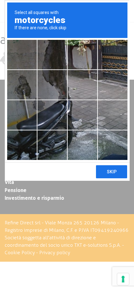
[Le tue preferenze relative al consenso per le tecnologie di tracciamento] (123, 279)
